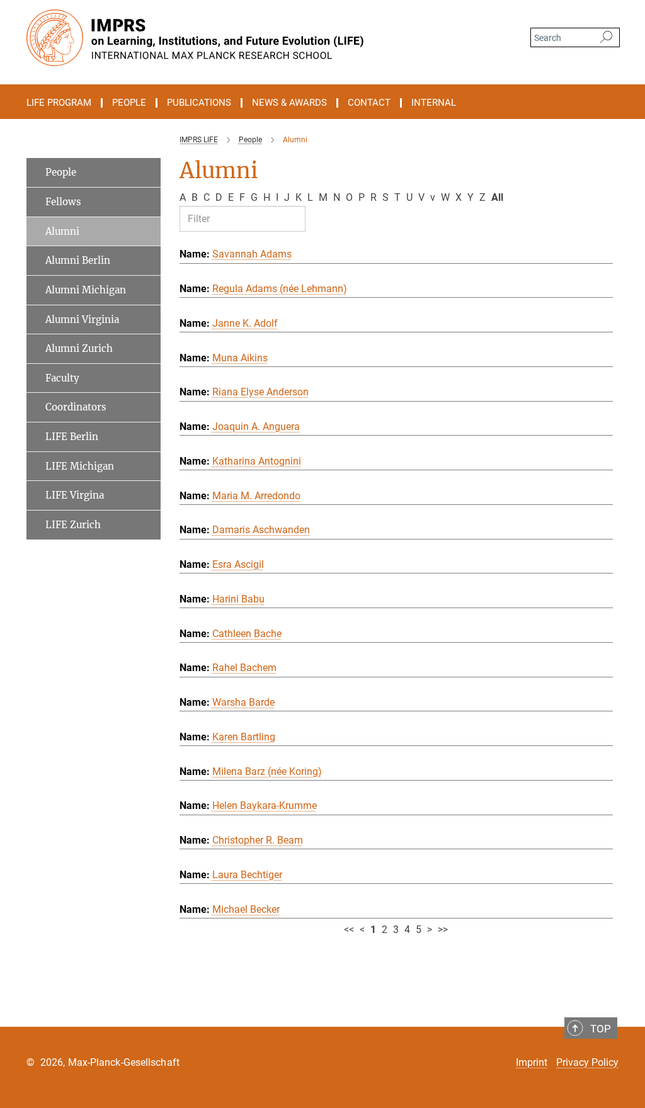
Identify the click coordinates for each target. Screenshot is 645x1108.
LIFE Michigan (79, 466)
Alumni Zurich (79, 348)
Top (600, 1028)
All (497, 197)
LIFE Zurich (73, 525)
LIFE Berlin (71, 437)
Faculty (62, 378)
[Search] (606, 38)
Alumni (62, 231)
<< (349, 930)
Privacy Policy (587, 1062)
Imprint (531, 1062)
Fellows (63, 202)
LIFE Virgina (74, 495)
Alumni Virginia (82, 319)
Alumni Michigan (85, 290)
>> (443, 930)
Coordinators (75, 407)
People (60, 172)
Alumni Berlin (77, 260)
